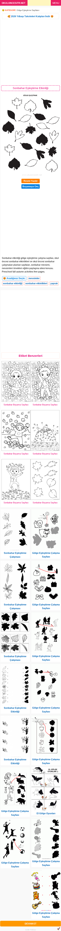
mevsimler (34, 278)
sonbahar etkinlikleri (36, 283)
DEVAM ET (30, 923)
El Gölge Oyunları (46, 813)
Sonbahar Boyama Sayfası (16, 404)
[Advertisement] (30, 52)
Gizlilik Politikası (30, 930)
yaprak (54, 283)
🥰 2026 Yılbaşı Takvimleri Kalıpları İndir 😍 (30, 16)
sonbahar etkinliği (12, 283)
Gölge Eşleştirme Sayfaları (28, 10)
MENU (55, 3)
